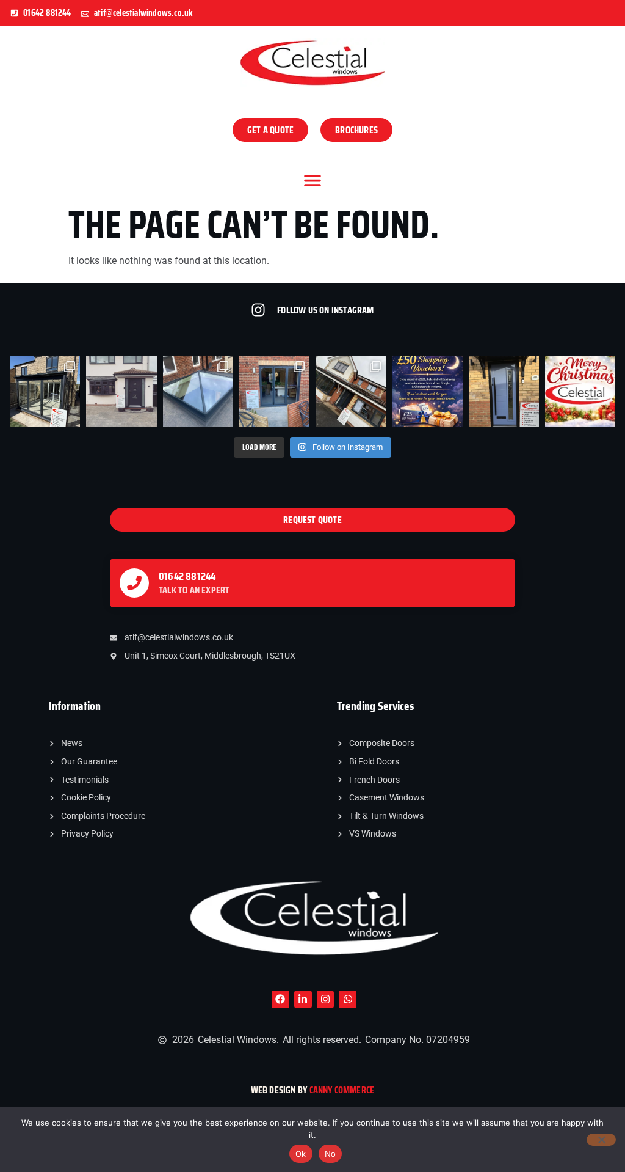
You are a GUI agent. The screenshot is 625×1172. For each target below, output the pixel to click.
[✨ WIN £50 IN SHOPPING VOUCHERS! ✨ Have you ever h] (427, 391)
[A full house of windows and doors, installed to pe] (121, 391)
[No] (601, 1140)
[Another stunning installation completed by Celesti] (45, 391)
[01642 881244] (134, 583)
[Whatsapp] (347, 999)
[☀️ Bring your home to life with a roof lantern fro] (198, 391)
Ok (300, 1154)
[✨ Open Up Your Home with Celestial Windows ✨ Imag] (274, 391)
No (330, 1154)
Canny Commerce (342, 1089)
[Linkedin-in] (303, 999)
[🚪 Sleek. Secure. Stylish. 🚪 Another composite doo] (504, 391)
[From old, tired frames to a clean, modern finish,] (351, 391)
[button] (313, 180)
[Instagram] (325, 999)
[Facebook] (280, 999)
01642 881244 (187, 576)
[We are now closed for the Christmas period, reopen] (580, 391)
